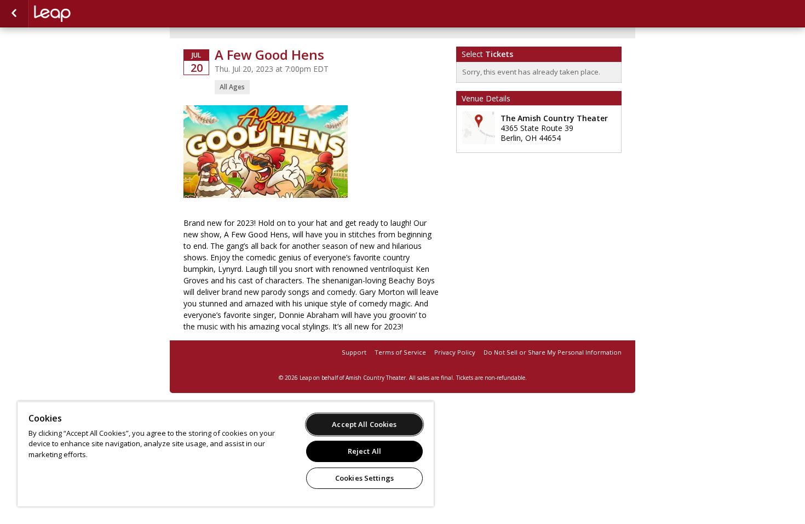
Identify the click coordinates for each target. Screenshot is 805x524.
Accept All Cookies (364, 424)
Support (354, 352)
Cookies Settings (364, 478)
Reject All (364, 451)
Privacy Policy (454, 352)
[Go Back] (14, 13)
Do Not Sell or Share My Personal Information (553, 352)
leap (88, 13)
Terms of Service (400, 352)
